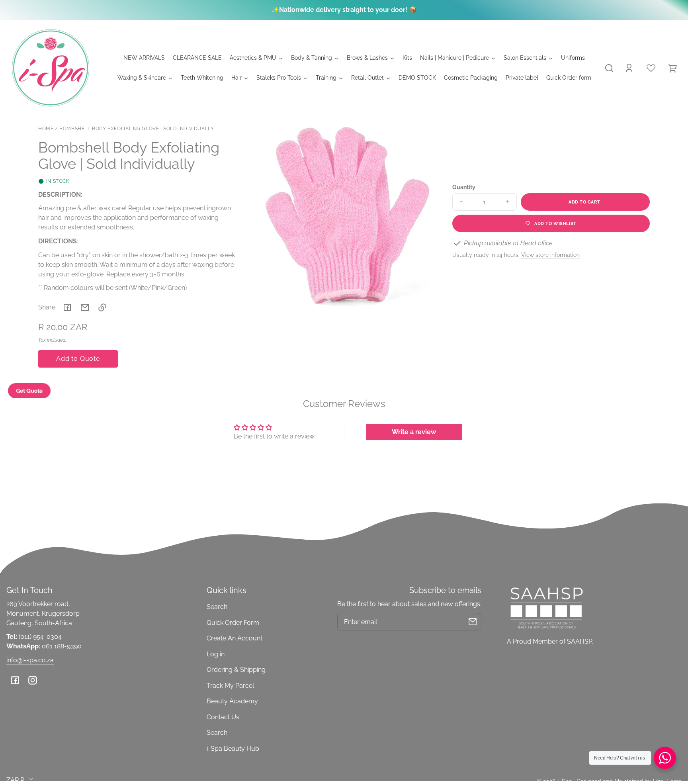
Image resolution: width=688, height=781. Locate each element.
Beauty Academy (232, 701)
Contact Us (223, 717)
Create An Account (234, 638)
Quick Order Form (233, 622)
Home (45, 128)
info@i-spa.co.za (30, 660)
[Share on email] (85, 307)
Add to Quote (78, 358)
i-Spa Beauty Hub (233, 748)
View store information (550, 254)
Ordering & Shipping (236, 669)
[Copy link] (102, 307)
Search (217, 607)
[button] (609, 68)
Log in (216, 654)
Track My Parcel (230, 685)
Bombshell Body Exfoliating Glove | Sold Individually (136, 128)
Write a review (414, 432)
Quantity (463, 187)
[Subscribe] (472, 621)
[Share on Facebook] (67, 307)
